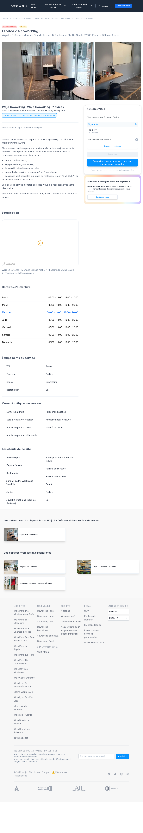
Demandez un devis (71, 621)
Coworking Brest (45, 641)
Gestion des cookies (94, 642)
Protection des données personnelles (91, 634)
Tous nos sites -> (22, 738)
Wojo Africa (43, 652)
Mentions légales (92, 625)
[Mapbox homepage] (9, 263)
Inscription (122, 756)
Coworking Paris (45, 611)
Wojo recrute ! (68, 616)
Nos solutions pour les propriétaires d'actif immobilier (70, 630)
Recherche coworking (22, 18)
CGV (86, 611)
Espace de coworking (29, 534)
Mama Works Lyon (23, 692)
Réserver (112, 154)
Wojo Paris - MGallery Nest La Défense (36, 583)
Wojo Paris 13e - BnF (24, 655)
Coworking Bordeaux (48, 635)
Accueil (5, 18)
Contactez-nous (102, 197)
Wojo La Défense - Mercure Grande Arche (52, 18)
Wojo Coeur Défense (28, 567)
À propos (65, 611)
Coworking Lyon (45, 616)
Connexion (103, 6)
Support (46, 772)
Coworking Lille (45, 621)
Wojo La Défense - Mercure (104, 567)
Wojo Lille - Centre (23, 715)
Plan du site (34, 772)
